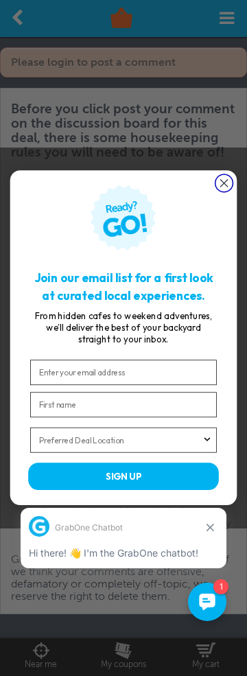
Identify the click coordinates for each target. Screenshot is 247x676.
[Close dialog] (224, 183)
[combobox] (120, 440)
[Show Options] (207, 440)
